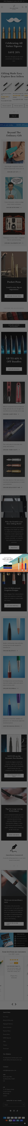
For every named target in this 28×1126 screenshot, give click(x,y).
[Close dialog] (0, 554)
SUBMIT (8, 565)
